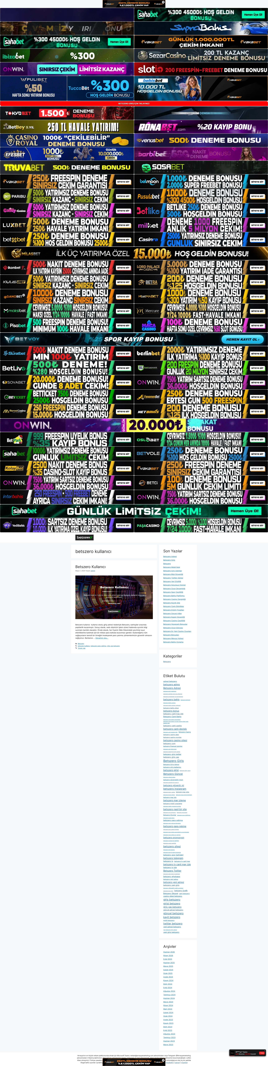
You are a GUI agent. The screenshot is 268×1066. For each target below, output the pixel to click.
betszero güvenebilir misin (173, 780)
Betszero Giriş (169, 560)
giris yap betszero (113, 646)
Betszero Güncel (173, 773)
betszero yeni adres (170, 879)
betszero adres (171, 684)
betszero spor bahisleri (173, 855)
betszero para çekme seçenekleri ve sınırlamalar (176, 832)
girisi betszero (171, 903)
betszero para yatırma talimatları (172, 823)
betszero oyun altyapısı (169, 812)
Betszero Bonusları (171, 635)
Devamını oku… (101, 638)
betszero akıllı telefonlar (169, 691)
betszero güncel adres (169, 777)
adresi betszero (170, 681)
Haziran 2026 (169, 952)
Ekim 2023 (167, 1027)
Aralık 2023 (168, 1020)
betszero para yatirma (98, 646)
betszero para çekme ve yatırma (171, 835)
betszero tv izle (170, 867)
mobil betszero (168, 920)
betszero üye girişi (168, 891)
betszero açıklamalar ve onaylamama (173, 696)
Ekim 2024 (167, 984)
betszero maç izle (169, 797)
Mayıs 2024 (168, 1002)
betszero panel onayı (168, 818)
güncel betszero (173, 913)
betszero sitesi (172, 846)
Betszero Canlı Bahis (172, 716)
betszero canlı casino (172, 726)
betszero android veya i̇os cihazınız (172, 694)
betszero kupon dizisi (169, 795)
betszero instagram (174, 788)
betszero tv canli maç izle (177, 864)
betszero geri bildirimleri (170, 749)
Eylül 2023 (167, 1030)
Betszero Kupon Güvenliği (174, 617)
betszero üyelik (181, 891)
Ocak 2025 (167, 973)
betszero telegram (173, 858)
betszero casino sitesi (175, 740)
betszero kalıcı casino (169, 792)
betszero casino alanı (171, 735)
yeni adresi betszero (172, 927)
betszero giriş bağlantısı (172, 767)
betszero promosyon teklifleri (171, 840)
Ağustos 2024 (169, 991)
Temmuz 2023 (169, 1037)
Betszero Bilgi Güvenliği (173, 574)
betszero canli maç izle (173, 714)
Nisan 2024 (168, 1005)
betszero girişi (171, 770)
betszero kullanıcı (84, 646)
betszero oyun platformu (183, 815)
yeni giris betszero (171, 932)
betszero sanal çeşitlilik (169, 843)
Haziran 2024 (169, 998)
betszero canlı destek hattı (170, 732)
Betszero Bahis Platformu (174, 596)
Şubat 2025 (168, 970)
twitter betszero (172, 923)
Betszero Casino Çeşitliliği (174, 621)
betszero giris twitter (172, 754)
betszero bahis (171, 699)
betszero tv (168, 861)
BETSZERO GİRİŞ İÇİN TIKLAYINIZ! (134, 103)
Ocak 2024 (168, 1016)
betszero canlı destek (175, 729)
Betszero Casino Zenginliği (174, 599)
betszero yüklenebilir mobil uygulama (173, 888)
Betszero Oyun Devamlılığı (174, 589)
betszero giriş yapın (185, 770)
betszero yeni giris (171, 885)
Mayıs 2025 (168, 966)
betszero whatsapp (171, 876)
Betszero (81, 643)
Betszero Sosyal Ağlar (172, 613)
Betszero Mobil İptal (171, 567)
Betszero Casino (185, 732)
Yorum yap (81, 648)
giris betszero (171, 899)
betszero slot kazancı (169, 849)
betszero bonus (171, 711)
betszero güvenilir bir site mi (171, 782)
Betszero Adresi (170, 556)
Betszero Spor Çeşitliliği (173, 592)
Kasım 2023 (168, 1023)
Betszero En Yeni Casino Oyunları (177, 631)
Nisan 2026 (168, 956)
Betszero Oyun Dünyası (173, 628)
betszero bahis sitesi (171, 708)
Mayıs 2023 (168, 1045)
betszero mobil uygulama (172, 804)
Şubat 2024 (168, 1013)
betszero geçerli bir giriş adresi (171, 751)
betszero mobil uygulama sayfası (172, 806)
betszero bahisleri (185, 700)
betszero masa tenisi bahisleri (184, 795)
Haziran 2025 (169, 963)
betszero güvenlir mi (173, 785)
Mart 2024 (167, 1009)
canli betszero (184, 894)
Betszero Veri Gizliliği (172, 581)
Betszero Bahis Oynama (173, 642)
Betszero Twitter (172, 870)
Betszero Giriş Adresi (171, 764)
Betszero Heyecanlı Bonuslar (175, 624)
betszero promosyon (173, 837)
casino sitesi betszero (172, 896)
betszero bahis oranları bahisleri (171, 705)
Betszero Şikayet (170, 893)
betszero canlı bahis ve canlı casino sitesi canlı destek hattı (175, 722)
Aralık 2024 (168, 977)
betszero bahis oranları (169, 703)
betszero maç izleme (174, 800)
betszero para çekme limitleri (171, 829)
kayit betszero (171, 917)
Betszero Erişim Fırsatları (173, 610)
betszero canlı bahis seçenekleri (171, 719)
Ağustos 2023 (169, 1034)
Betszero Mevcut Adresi (173, 638)
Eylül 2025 (167, 959)
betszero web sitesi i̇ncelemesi (171, 874)
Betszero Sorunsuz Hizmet (174, 585)
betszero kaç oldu (182, 792)
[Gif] (134, 253)
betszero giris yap (171, 757)
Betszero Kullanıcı (90, 566)
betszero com (169, 743)
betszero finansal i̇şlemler (172, 746)
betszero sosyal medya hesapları (172, 852)
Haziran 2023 (169, 1041)
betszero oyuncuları (182, 812)
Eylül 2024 (167, 988)
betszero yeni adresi (173, 882)
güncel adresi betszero (173, 910)
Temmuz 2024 (169, 995)
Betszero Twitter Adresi (173, 578)
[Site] (67, 181)
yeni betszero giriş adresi (170, 930)
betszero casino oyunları (172, 737)
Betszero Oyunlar (169, 815)
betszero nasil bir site (175, 809)
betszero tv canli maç (182, 861)
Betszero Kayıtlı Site (171, 603)
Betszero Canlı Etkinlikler (173, 606)
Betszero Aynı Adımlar (172, 571)
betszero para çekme (174, 826)
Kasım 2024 (168, 980)
